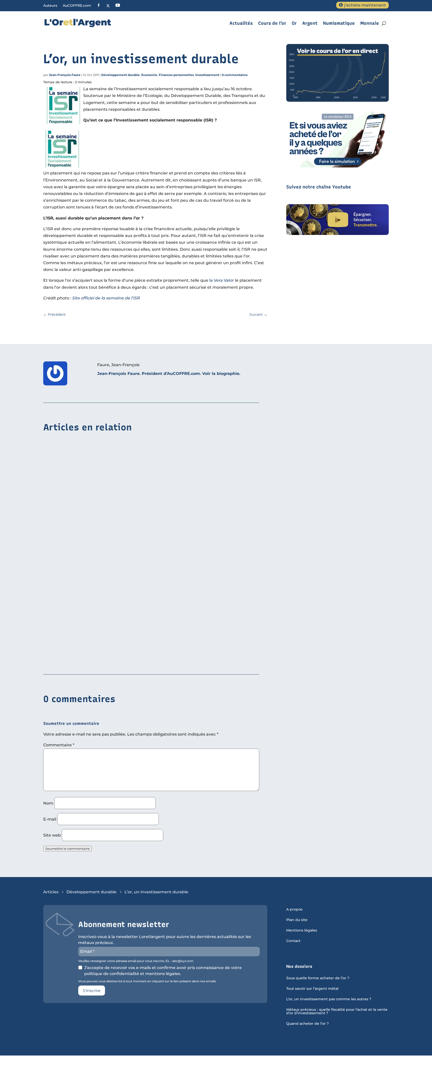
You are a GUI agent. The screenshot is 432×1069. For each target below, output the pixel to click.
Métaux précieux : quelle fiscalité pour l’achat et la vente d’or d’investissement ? (337, 1011)
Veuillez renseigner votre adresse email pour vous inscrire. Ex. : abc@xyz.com (136, 961)
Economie (149, 75)
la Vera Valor (221, 280)
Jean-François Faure (64, 75)
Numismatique (339, 23)
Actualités (241, 23)
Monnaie (369, 23)
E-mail (49, 819)
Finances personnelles (176, 75)
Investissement (207, 75)
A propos (294, 910)
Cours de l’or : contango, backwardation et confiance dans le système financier (124, 659)
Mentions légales (301, 931)
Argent (310, 23)
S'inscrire (91, 990)
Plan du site (297, 920)
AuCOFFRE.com (77, 6)
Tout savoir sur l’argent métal (312, 989)
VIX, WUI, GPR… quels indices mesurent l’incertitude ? (98, 506)
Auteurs (50, 6)
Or (294, 23)
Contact (293, 941)
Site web (52, 835)
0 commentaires (235, 75)
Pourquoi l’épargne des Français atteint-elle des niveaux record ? (111, 583)
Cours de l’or (272, 23)
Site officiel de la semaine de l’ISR (106, 298)
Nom (48, 803)
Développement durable (120, 75)
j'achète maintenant (365, 5)
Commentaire (58, 745)
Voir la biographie (220, 373)
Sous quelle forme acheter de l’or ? (317, 978)
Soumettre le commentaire (67, 849)
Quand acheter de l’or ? (307, 1024)
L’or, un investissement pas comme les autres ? (328, 999)
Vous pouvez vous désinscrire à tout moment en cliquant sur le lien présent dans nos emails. (147, 981)
